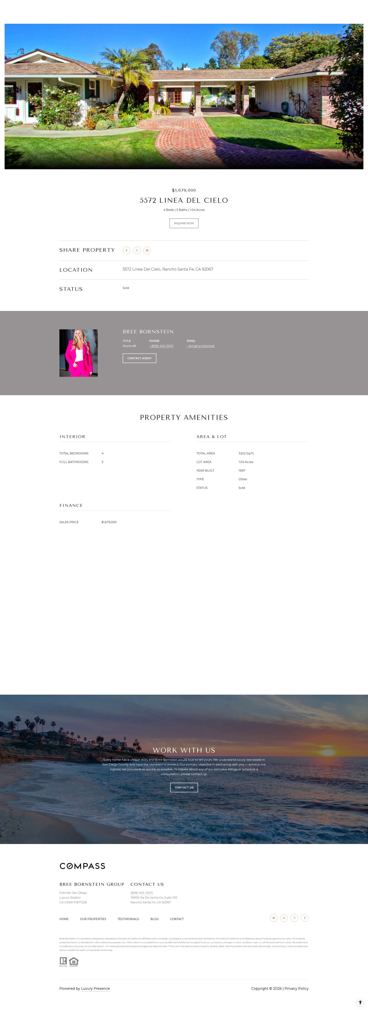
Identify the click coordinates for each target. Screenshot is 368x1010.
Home (64, 919)
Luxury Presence (95, 988)
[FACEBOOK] (305, 918)
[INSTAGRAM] (294, 918)
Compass (174, 938)
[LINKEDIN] (284, 918)
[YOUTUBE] (274, 918)
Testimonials (128, 919)
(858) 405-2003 (162, 346)
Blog (154, 919)
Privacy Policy (297, 988)
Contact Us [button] (184, 787)
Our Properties (93, 919)
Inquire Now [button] (184, 223)
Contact (177, 919)
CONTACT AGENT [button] (139, 358)
